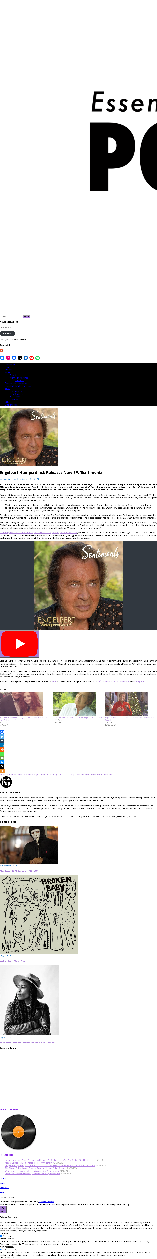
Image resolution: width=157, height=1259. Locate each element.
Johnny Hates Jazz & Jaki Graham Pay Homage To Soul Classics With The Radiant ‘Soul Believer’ (48, 1160)
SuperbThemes (46, 1201)
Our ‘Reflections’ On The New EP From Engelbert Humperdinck (77, 717)
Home (7, 372)
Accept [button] (113, 1204)
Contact (3, 1178)
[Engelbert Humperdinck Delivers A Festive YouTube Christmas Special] (130, 704)
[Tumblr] (2, 741)
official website (105, 681)
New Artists (15, 396)
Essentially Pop (10, 479)
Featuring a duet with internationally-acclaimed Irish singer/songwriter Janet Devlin (38, 532)
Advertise (4, 1187)
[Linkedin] (2, 745)
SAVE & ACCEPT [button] (7, 1257)
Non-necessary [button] (7, 1246)
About (3, 1192)
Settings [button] (126, 1204)
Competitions (16, 391)
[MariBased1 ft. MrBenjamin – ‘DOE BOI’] (29, 863)
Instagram (139, 681)
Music (7, 388)
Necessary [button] (5, 1233)
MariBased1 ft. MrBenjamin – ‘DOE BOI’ (19, 871)
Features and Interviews (16, 383)
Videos (8, 402)
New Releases (16, 394)
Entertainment (11, 404)
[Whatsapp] (2, 754)
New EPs (10, 774)
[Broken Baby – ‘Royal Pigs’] (39, 952)
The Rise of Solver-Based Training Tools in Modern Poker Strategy (36, 1168)
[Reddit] (2, 749)
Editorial (13, 375)
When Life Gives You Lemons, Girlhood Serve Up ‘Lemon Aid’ (32, 1173)
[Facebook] (2, 732)
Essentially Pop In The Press (18, 386)
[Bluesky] (2, 762)
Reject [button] (119, 1204)
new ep (71, 774)
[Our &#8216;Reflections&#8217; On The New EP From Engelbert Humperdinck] (78, 704)
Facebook (124, 681)
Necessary (8, 1236)
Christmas (19, 380)
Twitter (116, 681)
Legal (7, 367)
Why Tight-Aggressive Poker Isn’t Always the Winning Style (32, 1171)
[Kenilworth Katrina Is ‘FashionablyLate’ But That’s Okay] (29, 1034)
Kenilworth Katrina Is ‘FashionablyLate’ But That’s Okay (27, 1042)
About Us (9, 369)
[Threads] (2, 766)
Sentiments (108, 774)
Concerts (14, 399)
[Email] (2, 758)
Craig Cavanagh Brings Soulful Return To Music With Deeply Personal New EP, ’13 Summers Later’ (50, 1165)
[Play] (19, 644)
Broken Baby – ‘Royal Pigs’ (12, 961)
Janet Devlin (61, 774)
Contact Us (10, 364)
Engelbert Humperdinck (45, 774)
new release (80, 774)
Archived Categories (19, 377)
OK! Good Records (94, 774)
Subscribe (7, 333)
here (54, 681)
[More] (2, 771)
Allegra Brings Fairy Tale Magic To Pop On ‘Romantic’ (29, 1162)
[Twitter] (2, 736)
